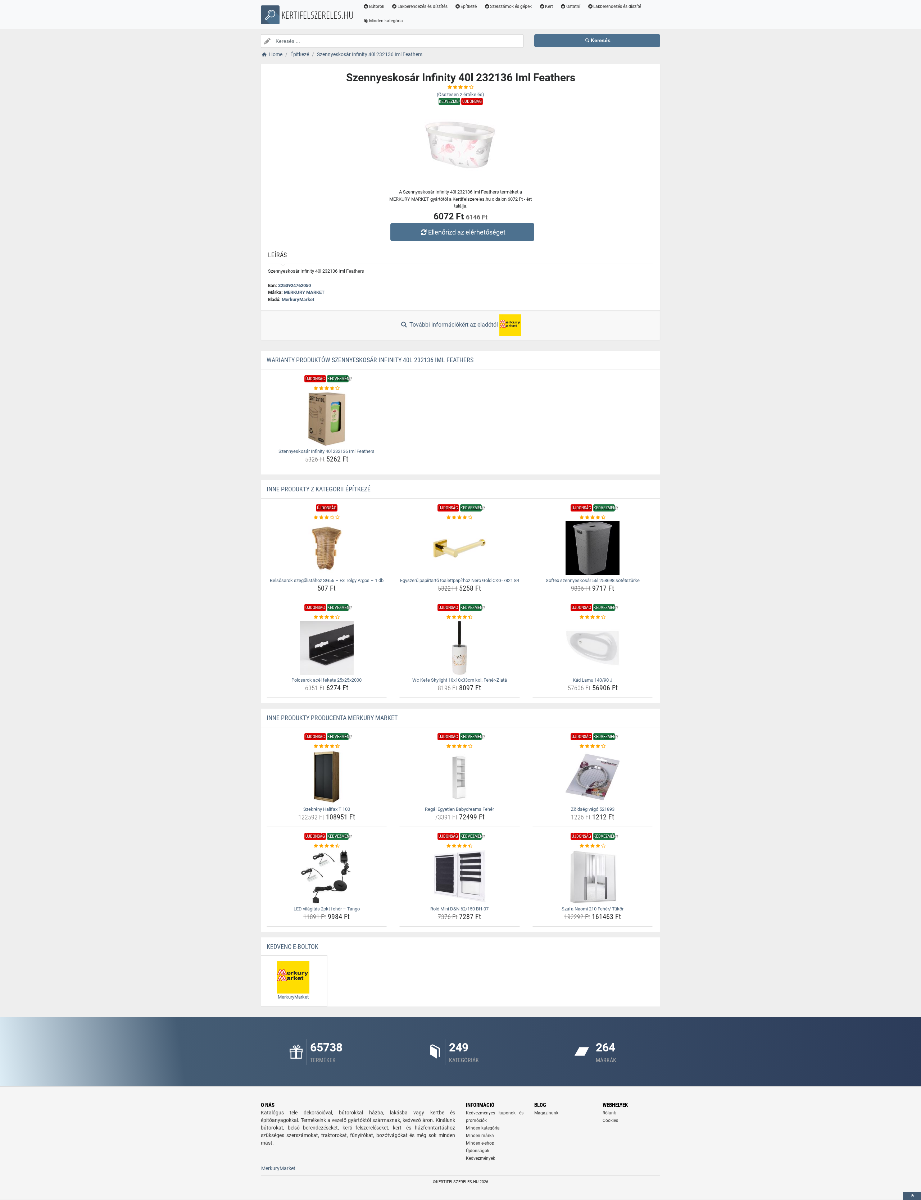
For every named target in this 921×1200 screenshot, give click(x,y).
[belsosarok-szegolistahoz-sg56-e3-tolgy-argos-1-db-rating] (327, 517)
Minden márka (480, 1135)
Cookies (610, 1120)
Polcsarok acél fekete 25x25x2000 (326, 680)
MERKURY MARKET (304, 292)
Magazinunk (546, 1112)
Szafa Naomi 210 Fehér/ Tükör (592, 909)
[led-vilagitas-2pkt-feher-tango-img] (327, 877)
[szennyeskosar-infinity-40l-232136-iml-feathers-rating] (327, 388)
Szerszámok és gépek (511, 6)
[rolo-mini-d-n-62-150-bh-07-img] (460, 877)
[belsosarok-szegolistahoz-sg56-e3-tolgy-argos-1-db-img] (327, 548)
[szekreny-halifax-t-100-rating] (327, 746)
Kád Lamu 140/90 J (592, 680)
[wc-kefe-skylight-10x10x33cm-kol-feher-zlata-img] (460, 648)
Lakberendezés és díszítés (423, 6)
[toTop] (912, 1196)
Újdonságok (477, 1150)
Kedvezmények (480, 1158)
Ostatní (573, 6)
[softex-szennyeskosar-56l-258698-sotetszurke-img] (593, 548)
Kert (549, 6)
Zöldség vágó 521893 (592, 809)
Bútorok (376, 6)
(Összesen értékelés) (460, 94)
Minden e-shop (480, 1143)
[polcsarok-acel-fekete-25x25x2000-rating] (327, 617)
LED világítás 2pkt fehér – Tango (327, 909)
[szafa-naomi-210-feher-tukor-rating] (593, 846)
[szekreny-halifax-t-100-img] (327, 777)
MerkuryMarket (298, 299)
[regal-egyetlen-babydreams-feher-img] (460, 777)
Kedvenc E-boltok (292, 946)
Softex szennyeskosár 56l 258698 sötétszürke (593, 580)
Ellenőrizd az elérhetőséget (466, 232)
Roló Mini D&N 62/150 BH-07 (459, 909)
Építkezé (468, 6)
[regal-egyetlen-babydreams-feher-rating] (460, 746)
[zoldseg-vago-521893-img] (593, 777)
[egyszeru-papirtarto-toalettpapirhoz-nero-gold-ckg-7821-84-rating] (460, 517)
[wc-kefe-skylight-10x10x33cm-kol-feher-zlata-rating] (460, 617)
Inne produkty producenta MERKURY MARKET (332, 718)
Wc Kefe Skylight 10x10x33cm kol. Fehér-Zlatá (459, 680)
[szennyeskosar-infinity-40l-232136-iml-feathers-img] (327, 419)
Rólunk (609, 1112)
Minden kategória (386, 20)
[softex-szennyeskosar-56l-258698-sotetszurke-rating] (593, 517)
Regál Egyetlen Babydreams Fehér (459, 809)
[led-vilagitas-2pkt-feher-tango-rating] (327, 846)
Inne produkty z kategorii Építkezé (319, 489)
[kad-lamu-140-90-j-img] (593, 648)
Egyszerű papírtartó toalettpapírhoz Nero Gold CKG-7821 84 (459, 580)
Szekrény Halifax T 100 (326, 809)
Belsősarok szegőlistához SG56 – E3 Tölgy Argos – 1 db (327, 580)
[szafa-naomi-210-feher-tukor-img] (593, 877)
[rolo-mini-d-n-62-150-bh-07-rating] (460, 846)
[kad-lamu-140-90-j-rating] (593, 617)
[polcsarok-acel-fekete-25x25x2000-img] (327, 648)
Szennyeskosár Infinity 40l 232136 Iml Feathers (326, 451)
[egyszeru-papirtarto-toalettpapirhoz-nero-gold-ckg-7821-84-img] (460, 548)
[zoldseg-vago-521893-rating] (593, 746)
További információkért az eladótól (453, 324)
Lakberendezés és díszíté (617, 6)
